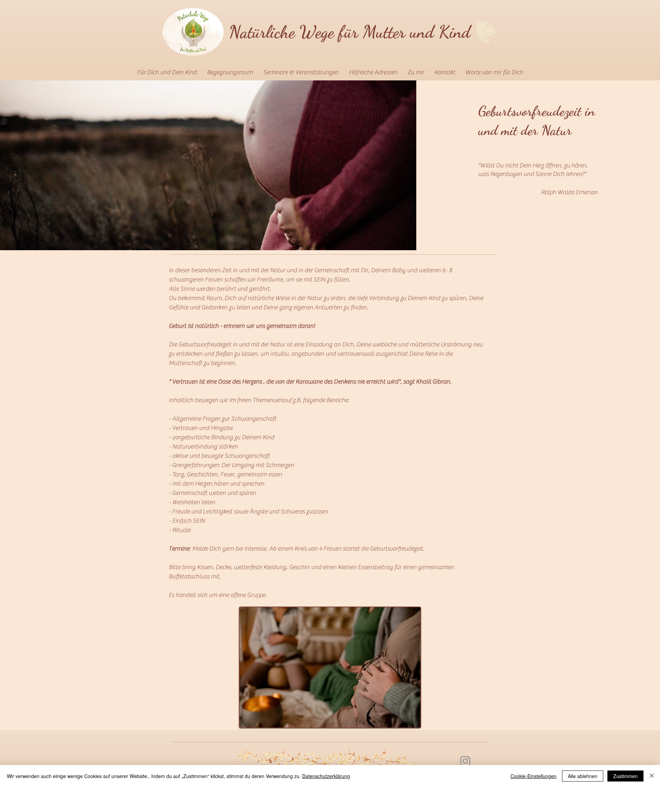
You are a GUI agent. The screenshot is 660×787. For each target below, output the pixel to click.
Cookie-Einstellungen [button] (533, 776)
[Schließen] (652, 776)
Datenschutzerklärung (326, 776)
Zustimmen (625, 776)
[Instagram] (465, 761)
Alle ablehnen (582, 776)
